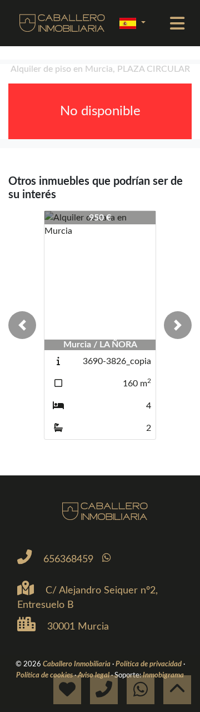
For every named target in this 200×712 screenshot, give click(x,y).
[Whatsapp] (106, 558)
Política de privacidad (149, 664)
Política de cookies (45, 675)
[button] (22, 325)
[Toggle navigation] (177, 23)
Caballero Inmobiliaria (77, 664)
